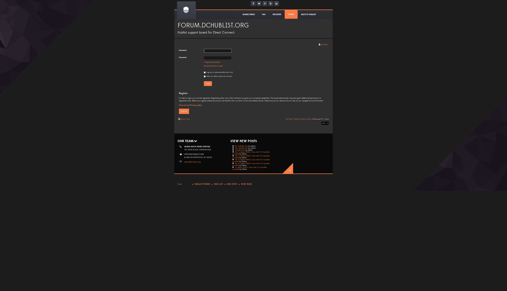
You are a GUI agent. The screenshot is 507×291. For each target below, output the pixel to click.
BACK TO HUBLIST (308, 14)
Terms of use (184, 105)
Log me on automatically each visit (219, 72)
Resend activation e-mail (213, 66)
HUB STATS (232, 184)
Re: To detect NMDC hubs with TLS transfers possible (251, 153)
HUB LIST (218, 184)
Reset (180, 184)
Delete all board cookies (302, 119)
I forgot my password (212, 62)
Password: (183, 57)
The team (289, 119)
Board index (185, 119)
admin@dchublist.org (192, 162)
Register (184, 111)
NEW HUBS (246, 184)
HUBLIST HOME (202, 184)
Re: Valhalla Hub (241, 146)
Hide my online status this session (219, 76)
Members (324, 45)
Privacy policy (196, 105)
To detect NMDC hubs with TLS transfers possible (249, 168)
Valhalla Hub (240, 150)
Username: (183, 50)
